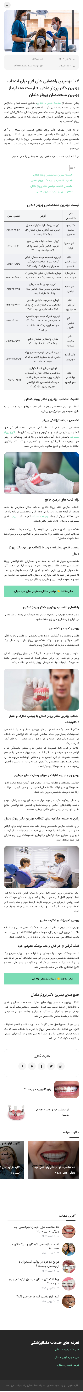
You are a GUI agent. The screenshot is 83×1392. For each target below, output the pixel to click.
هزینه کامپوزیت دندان (67, 1349)
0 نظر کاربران (65, 66)
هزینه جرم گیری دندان (66, 1357)
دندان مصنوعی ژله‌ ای (44, 979)
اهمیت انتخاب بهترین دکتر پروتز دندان (51, 181)
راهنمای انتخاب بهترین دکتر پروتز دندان (51, 186)
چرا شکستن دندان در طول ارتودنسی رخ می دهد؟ (34, 1281)
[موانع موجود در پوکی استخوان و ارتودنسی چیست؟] (68, 1266)
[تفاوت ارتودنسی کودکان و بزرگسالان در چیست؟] (68, 1249)
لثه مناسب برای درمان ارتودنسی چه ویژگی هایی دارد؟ (36, 1229)
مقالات (35, 59)
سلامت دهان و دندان (49, 103)
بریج (14, 516)
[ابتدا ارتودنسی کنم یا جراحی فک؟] (68, 1301)
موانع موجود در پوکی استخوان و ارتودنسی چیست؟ (39, 1263)
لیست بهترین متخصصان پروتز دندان (52, 175)
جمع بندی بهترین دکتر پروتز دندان (54, 192)
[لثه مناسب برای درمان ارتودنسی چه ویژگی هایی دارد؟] (68, 1231)
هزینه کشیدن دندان (68, 1365)
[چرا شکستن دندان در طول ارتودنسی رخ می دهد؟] (68, 1284)
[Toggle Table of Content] (70, 168)
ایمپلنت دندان (40, 516)
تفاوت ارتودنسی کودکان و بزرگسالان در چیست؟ (34, 1246)
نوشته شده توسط (26, 66)
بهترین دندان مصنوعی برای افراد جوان (35, 591)
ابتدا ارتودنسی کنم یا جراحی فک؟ (37, 1296)
